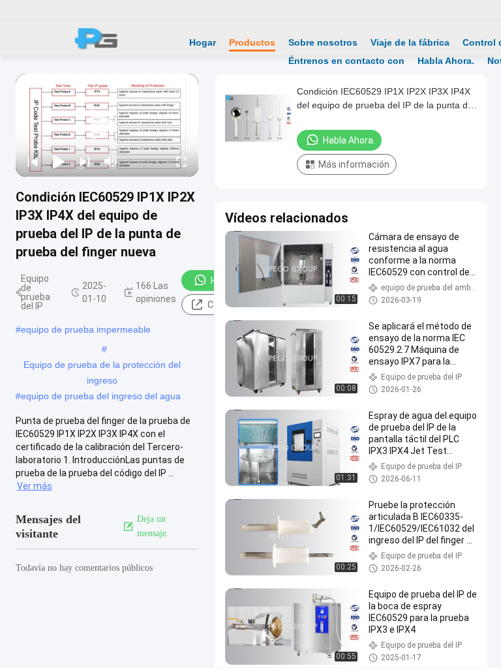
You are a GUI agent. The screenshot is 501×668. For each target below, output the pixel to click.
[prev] (33, 161)
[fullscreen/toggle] (181, 161)
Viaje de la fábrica (410, 42)
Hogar (202, 42)
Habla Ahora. (446, 60)
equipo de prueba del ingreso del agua (101, 396)
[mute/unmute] (111, 161)
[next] (85, 161)
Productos (252, 42)
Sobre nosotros (322, 42)
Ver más (34, 486)
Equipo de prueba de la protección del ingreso (102, 365)
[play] (107, 125)
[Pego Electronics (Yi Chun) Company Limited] (101, 38)
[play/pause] (59, 161)
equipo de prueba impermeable (86, 329)
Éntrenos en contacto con (346, 60)
